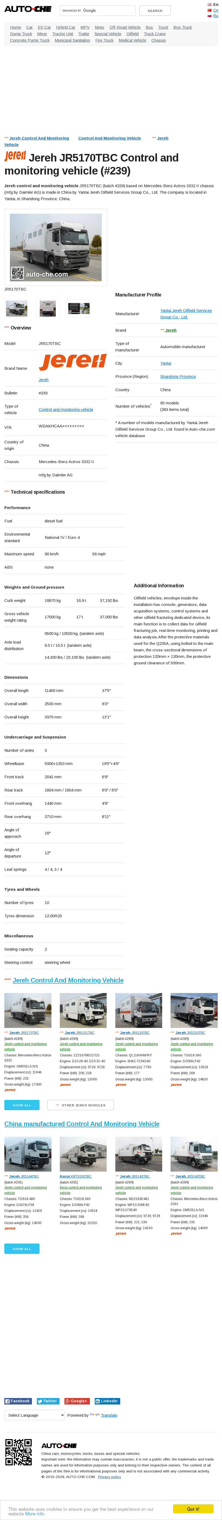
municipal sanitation (72, 40)
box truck (182, 27)
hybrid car (65, 27)
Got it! (193, 1508)
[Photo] (55, 247)
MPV (85, 27)
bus (149, 27)
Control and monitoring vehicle (66, 409)
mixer (42, 33)
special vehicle (107, 33)
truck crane (155, 33)
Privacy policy (109, 1477)
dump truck (21, 33)
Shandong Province (178, 376)
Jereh (162, 138)
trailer (83, 33)
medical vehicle (132, 40)
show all (22, 1105)
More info (34, 1513)
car (29, 27)
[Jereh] (73, 363)
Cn (215, 10)
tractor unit (62, 33)
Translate (109, 1415)
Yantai (165, 363)
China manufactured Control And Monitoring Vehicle (81, 1123)
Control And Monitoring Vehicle (109, 138)
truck (163, 27)
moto (99, 27)
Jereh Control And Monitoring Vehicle (68, 980)
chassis (158, 40)
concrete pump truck (30, 40)
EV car (44, 27)
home (15, 27)
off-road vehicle (125, 27)
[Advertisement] (110, 88)
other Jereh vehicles (83, 1105)
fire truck (104, 40)
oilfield (132, 33)
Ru (215, 16)
